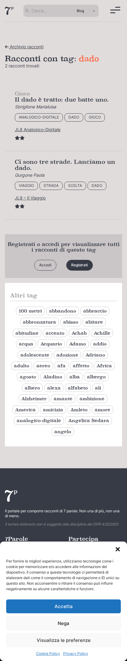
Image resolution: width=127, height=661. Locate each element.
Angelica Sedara (88, 420)
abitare (94, 321)
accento (55, 333)
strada (51, 185)
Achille (102, 333)
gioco (95, 117)
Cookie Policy (48, 653)
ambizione (92, 398)
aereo (43, 365)
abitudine (27, 333)
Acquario (51, 343)
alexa (54, 387)
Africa (104, 365)
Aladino (52, 376)
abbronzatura (39, 321)
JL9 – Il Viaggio (30, 197)
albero (32, 387)
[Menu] (115, 10)
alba (74, 376)
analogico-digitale (39, 117)
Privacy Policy (75, 653)
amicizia (53, 409)
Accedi (45, 265)
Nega (63, 623)
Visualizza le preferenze (64, 640)
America (25, 409)
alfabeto (78, 387)
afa (61, 365)
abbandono (62, 310)
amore (102, 409)
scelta (75, 185)
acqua (26, 343)
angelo (62, 431)
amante (63, 398)
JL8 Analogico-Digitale (37, 129)
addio (100, 343)
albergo (96, 376)
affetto (81, 365)
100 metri (30, 310)
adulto (21, 365)
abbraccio (95, 310)
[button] (118, 549)
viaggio (26, 185)
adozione (67, 354)
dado (73, 117)
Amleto (79, 409)
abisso (70, 321)
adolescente (34, 354)
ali (98, 387)
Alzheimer (34, 398)
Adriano (95, 354)
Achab (79, 333)
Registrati (79, 265)
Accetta (64, 606)
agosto (28, 376)
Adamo (77, 343)
